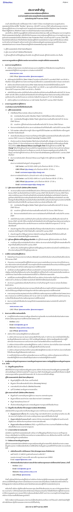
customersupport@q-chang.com (32, 172)
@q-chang (29, 169)
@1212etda (23, 331)
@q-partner (29, 181)
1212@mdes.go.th (21, 325)
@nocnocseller (24, 76)
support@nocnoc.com (23, 459)
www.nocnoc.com (16, 73)
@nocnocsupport (37, 76)
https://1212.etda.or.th (25, 328)
